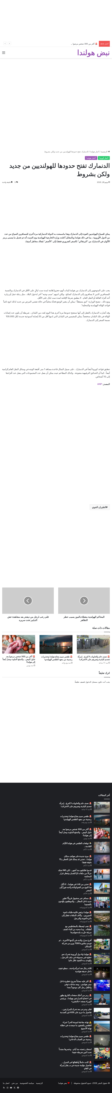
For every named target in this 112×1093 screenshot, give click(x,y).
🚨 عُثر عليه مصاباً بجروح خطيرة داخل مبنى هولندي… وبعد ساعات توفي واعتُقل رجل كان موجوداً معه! (76, 984)
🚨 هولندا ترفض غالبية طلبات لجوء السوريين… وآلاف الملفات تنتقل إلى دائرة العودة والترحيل (77, 915)
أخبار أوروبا (103, 158)
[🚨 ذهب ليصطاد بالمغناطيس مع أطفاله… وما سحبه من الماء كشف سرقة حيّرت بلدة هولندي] (102, 930)
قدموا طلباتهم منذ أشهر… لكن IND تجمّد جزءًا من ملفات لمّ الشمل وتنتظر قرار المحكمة (75, 873)
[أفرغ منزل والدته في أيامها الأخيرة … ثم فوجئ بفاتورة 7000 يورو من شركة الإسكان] (102, 944)
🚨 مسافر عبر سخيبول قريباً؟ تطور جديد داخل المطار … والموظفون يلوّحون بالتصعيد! (75, 901)
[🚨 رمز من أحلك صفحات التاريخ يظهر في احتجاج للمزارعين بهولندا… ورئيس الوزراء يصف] (102, 999)
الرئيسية (104, 151)
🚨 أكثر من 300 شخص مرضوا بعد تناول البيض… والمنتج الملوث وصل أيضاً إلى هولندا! (62, 44)
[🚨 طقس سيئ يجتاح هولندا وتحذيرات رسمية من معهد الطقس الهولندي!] (56, 644)
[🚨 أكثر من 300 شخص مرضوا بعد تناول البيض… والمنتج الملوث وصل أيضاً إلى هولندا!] (18, 644)
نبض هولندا (62, 1083)
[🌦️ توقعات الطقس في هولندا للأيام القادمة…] (102, 847)
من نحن (15, 1083)
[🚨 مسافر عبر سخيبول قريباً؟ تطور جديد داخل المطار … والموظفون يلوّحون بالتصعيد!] (102, 902)
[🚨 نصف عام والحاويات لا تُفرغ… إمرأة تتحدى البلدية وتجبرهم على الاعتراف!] (93, 644)
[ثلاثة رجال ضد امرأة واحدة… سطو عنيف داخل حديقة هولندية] (102, 972)
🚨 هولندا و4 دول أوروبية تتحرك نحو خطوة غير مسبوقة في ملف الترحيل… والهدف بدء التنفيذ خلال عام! (76, 957)
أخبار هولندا (94, 151)
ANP (99, 384)
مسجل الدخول (91, 682)
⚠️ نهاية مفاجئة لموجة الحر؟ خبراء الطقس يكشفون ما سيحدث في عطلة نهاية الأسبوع (76, 1025)
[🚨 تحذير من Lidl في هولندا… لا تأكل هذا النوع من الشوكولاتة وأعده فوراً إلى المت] (102, 888)
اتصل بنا (6, 1083)
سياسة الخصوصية (27, 1083)
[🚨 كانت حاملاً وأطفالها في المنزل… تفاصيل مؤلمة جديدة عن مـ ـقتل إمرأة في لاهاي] (102, 1066)
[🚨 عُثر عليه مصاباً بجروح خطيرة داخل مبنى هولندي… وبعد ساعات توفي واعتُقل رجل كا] (102, 985)
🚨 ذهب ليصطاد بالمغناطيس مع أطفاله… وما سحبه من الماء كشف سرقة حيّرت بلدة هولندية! (77, 929)
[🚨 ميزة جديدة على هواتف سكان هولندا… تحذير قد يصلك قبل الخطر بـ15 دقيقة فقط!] (102, 860)
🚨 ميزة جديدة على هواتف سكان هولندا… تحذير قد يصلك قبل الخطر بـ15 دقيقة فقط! (75, 859)
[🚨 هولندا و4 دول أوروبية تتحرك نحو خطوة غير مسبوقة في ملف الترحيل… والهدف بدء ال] (102, 958)
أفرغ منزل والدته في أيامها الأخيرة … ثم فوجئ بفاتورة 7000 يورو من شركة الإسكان (75, 943)
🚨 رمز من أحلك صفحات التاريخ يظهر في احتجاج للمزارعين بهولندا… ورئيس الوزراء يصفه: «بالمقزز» (76, 998)
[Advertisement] (56, 20)
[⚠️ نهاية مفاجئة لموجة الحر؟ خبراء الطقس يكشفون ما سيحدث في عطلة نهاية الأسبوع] (102, 1026)
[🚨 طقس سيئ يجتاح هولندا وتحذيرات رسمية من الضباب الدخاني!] (102, 1040)
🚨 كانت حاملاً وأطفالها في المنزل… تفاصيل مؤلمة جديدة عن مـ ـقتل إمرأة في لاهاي (76, 1065)
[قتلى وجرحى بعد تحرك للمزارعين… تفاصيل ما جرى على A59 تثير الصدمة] (102, 1013)
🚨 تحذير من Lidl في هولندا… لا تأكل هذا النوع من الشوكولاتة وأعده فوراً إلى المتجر (75, 887)
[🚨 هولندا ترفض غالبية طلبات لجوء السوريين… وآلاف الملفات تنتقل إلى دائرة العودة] (102, 916)
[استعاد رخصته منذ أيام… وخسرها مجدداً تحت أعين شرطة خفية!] (102, 1053)
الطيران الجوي (99, 507)
